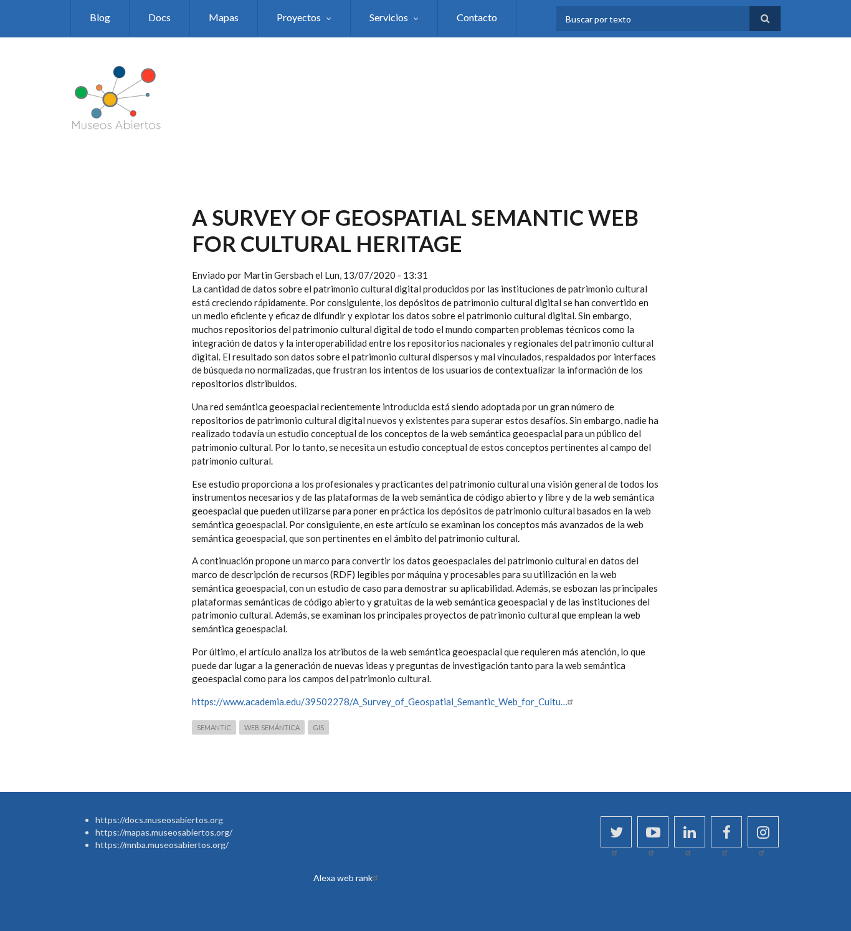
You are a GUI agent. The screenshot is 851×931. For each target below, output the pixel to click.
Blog (100, 17)
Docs (159, 17)
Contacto (477, 17)
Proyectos (299, 17)
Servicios (388, 17)
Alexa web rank (343, 877)
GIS (318, 727)
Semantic (214, 727)
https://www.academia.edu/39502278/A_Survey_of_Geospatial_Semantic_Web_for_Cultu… (380, 701)
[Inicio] (117, 95)
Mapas (224, 17)
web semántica (272, 727)
